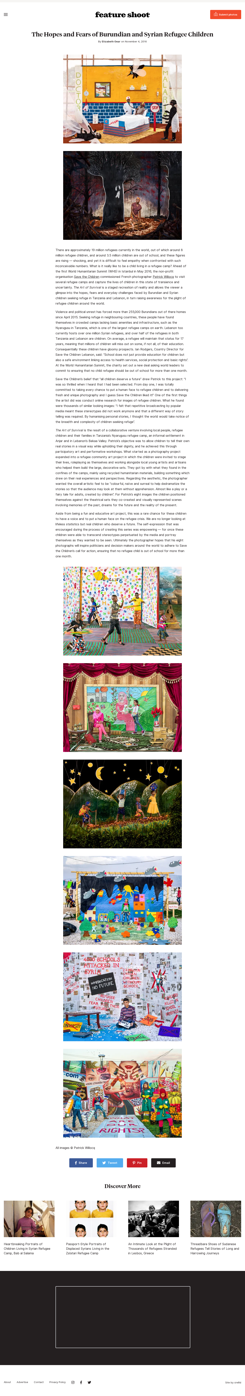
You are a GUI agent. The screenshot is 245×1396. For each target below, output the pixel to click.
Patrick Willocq (163, 277)
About (7, 1382)
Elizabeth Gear (111, 41)
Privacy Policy (57, 1382)
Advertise (22, 1382)
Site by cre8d (233, 1382)
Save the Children (86, 277)
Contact (39, 1382)
